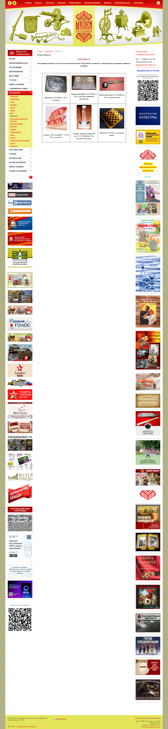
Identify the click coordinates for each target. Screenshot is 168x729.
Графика (13, 129)
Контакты (62, 3)
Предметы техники (16, 124)
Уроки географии (18, 171)
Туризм (12, 154)
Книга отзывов (16, 84)
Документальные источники (19, 140)
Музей (12, 59)
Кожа (12, 113)
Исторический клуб (122, 3)
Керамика (13, 105)
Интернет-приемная (92, 3)
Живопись (13, 126)
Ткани (12, 102)
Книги (12, 135)
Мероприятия (16, 72)
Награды (107, 3)
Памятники (138, 3)
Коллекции (49, 51)
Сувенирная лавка (18, 89)
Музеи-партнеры (17, 162)
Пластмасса (14, 116)
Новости (38, 3)
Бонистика (13, 146)
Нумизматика (14, 99)
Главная (28, 3)
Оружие (12, 138)
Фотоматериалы (15, 132)
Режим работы (75, 3)
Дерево (12, 110)
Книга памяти (16, 167)
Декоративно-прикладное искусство (18, 120)
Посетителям (16, 150)
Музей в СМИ (15, 158)
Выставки (14, 76)
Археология (14, 96)
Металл (12, 108)
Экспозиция (15, 67)
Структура (50, 3)
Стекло (12, 143)
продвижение (32, 726)
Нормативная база (18, 63)
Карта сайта (143, 718)
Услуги (12, 80)
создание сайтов (21, 726)
